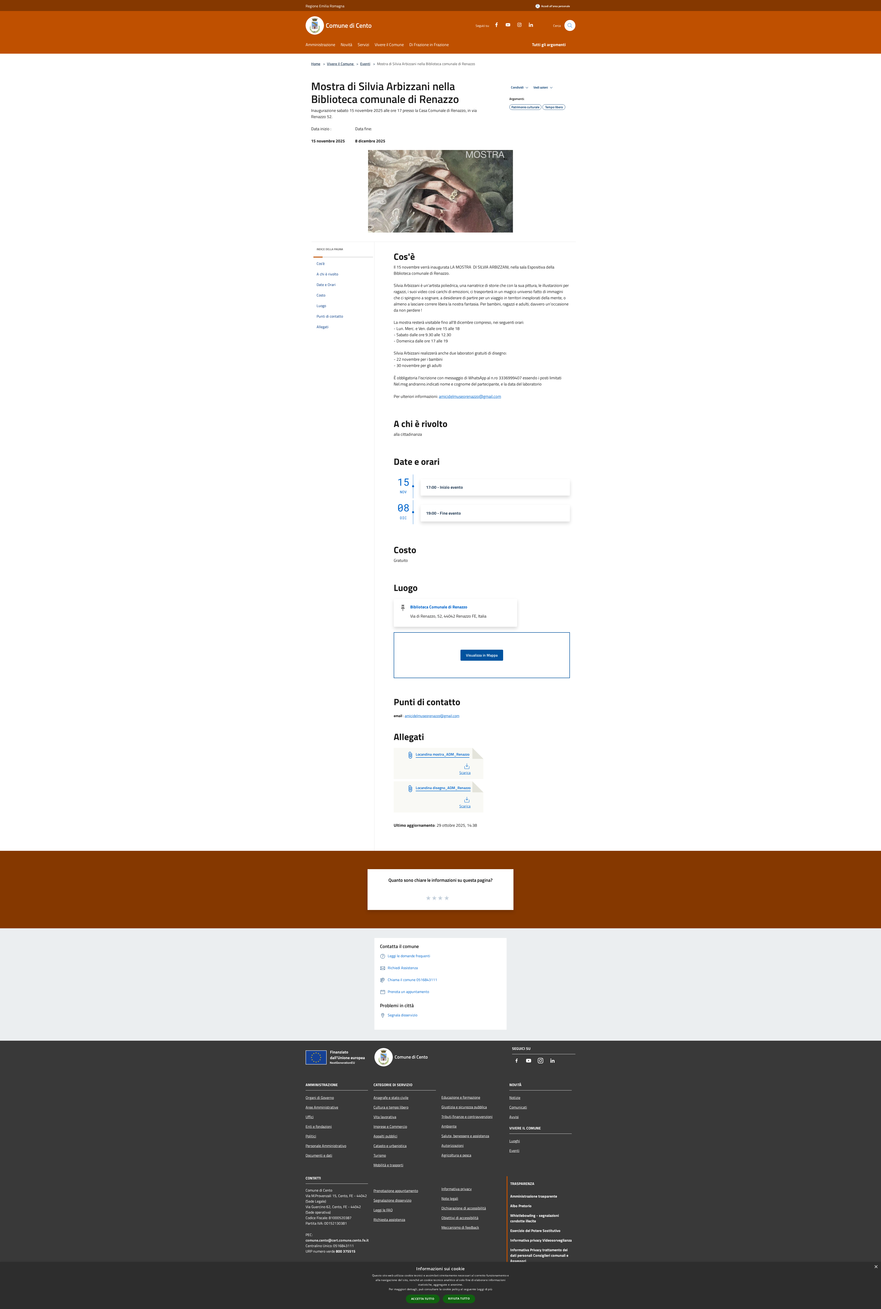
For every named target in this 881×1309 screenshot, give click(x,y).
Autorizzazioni (452, 1145)
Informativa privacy (456, 1189)
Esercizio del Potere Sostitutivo (535, 1230)
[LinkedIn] (529, 24)
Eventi (365, 64)
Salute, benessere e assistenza (465, 1136)
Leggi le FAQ (383, 1210)
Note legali (449, 1198)
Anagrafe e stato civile (391, 1097)
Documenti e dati (319, 1155)
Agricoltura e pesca (456, 1155)
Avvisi (514, 1117)
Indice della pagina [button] (330, 249)
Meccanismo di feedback (460, 1227)
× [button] (876, 1267)
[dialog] (440, 1285)
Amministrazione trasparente (533, 1196)
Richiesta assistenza (389, 1219)
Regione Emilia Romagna (325, 6)
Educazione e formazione (460, 1097)
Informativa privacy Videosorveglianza (541, 1240)
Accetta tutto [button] (422, 1299)
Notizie (514, 1097)
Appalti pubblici (385, 1136)
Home (315, 64)
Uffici (310, 1117)
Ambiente (449, 1126)
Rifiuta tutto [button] (459, 1299)
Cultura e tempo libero (391, 1107)
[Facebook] (494, 24)
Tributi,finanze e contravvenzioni (467, 1116)
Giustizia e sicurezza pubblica (464, 1107)
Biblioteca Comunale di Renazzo (438, 607)
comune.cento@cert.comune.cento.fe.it (337, 1240)
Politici (311, 1136)
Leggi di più (484, 1289)
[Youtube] (506, 24)
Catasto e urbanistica (390, 1145)
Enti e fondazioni (319, 1126)
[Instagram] (517, 24)
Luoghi (514, 1141)
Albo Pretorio (521, 1206)
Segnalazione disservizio (392, 1200)
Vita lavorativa (385, 1117)
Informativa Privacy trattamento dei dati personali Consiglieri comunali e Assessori (539, 1255)
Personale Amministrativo (326, 1145)
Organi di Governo (320, 1097)
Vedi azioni (541, 87)
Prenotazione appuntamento (396, 1190)
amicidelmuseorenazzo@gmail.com (470, 396)
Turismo (380, 1155)
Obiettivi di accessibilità (459, 1217)
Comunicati (518, 1107)
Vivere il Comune (340, 64)
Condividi (517, 87)
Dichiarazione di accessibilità (463, 1208)
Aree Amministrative (322, 1107)
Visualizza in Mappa (482, 655)
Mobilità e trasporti (388, 1165)
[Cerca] (569, 25)
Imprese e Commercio (390, 1126)
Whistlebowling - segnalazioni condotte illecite (534, 1218)
